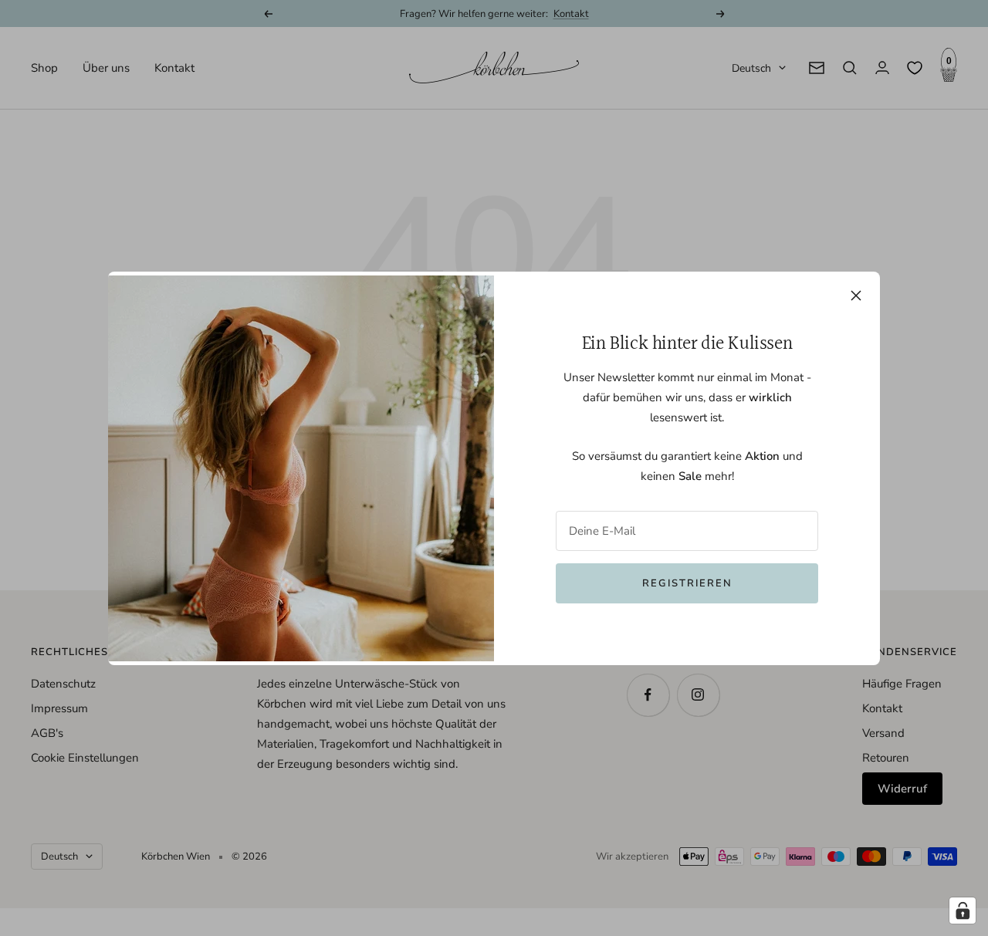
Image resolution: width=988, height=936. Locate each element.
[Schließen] (856, 295)
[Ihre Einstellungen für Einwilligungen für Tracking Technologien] (962, 910)
